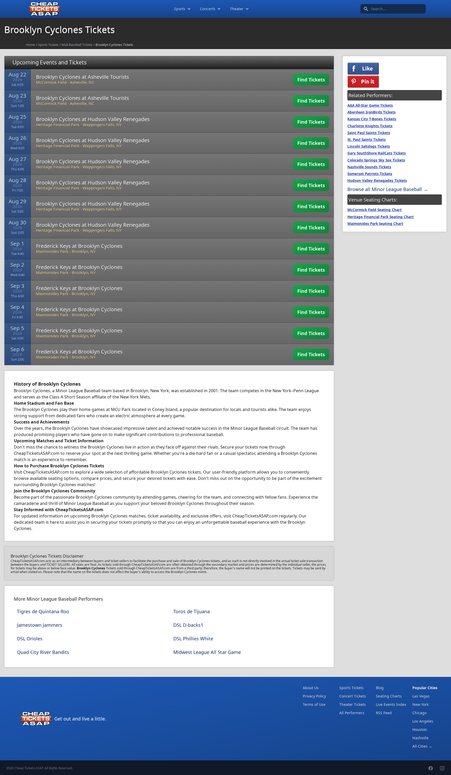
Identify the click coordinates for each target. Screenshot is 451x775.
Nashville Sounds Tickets (369, 167)
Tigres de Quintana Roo (43, 611)
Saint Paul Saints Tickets (368, 132)
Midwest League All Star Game (207, 652)
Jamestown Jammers (39, 625)
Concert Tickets (352, 696)
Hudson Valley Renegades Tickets (377, 180)
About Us (311, 687)
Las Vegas (421, 696)
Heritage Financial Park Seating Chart (380, 216)
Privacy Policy (314, 696)
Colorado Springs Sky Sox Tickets (376, 160)
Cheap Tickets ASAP (28, 768)
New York (420, 704)
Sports (179, 8)
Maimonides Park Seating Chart (375, 223)
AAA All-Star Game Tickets (370, 105)
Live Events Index (391, 704)
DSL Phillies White (193, 638)
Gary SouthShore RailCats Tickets (376, 153)
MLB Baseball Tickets (77, 45)
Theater (237, 8)
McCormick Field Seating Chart (374, 209)
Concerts (207, 8)
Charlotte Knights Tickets (370, 126)
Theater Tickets (352, 704)
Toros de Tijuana (191, 611)
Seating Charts (389, 696)
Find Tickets (311, 79)
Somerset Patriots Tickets (369, 173)
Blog (380, 687)
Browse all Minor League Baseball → (387, 189)
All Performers (351, 712)
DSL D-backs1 (188, 625)
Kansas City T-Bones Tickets (371, 119)
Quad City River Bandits (43, 652)
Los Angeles (422, 721)
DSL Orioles (30, 638)
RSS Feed (384, 712)
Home (30, 45)
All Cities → (422, 746)
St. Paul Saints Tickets (366, 139)
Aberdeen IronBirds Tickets (371, 112)
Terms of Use (314, 704)
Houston (419, 729)
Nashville (420, 737)
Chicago (419, 712)
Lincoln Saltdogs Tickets (368, 146)
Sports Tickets (48, 45)
